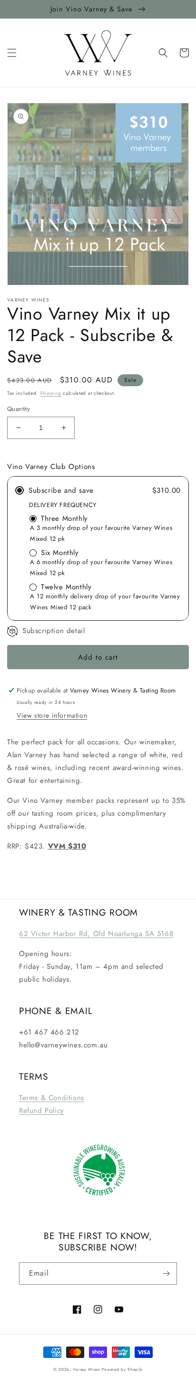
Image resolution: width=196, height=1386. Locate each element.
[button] (11, 52)
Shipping (50, 393)
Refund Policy (41, 1110)
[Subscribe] (166, 1273)
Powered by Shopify (122, 1369)
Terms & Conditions (51, 1098)
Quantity (18, 408)
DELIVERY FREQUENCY (63, 504)
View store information (52, 715)
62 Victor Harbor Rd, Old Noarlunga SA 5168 (96, 933)
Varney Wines (86, 1369)
